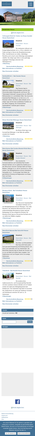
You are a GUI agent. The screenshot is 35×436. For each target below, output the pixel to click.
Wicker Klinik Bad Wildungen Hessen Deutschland (16, 120)
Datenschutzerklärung (24, 433)
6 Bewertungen (6, 107)
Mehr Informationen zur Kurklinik (12, 68)
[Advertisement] (17, 338)
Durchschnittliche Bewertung (14, 66)
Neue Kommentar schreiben (10, 71)
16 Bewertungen (7, 178)
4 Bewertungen (6, 218)
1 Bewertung (6, 63)
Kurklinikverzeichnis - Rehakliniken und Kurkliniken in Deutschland (8, 4)
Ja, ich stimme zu (10, 433)
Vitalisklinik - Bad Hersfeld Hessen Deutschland (16, 270)
